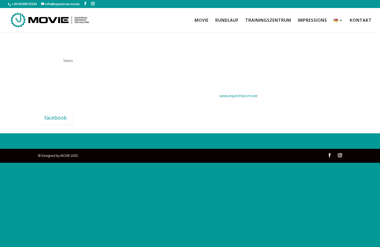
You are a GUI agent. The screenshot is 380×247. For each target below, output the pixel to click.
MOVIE (202, 20)
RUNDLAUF (227, 20)
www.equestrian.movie (238, 95)
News (68, 60)
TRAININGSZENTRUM (268, 20)
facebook (55, 117)
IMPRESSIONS (312, 20)
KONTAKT (361, 20)
